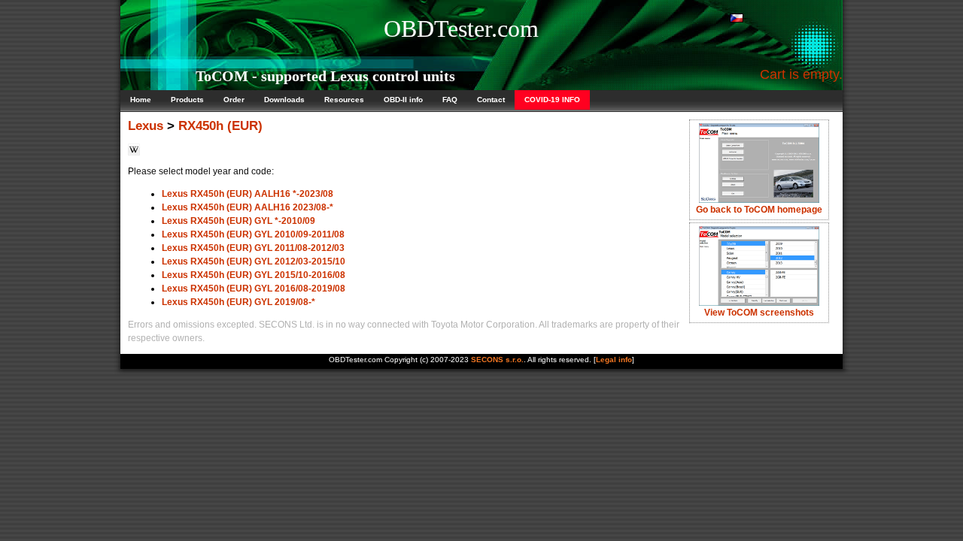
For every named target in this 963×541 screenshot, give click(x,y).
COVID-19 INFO (552, 99)
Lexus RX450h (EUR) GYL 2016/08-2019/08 (253, 288)
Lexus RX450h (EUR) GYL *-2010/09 (238, 221)
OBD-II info (403, 99)
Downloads (284, 99)
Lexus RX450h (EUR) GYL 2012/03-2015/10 (253, 261)
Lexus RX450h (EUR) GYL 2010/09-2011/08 (253, 234)
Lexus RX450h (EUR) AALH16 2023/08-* (247, 207)
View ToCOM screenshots (759, 312)
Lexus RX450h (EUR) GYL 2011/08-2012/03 (253, 248)
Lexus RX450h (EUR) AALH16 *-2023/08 (247, 194)
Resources (344, 99)
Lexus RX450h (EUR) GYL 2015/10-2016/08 (253, 275)
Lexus (145, 126)
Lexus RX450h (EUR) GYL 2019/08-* (238, 302)
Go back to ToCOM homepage (759, 209)
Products (187, 99)
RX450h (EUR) (220, 126)
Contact (491, 99)
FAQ (449, 99)
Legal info (614, 359)
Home (140, 99)
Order (234, 99)
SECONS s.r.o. (497, 359)
